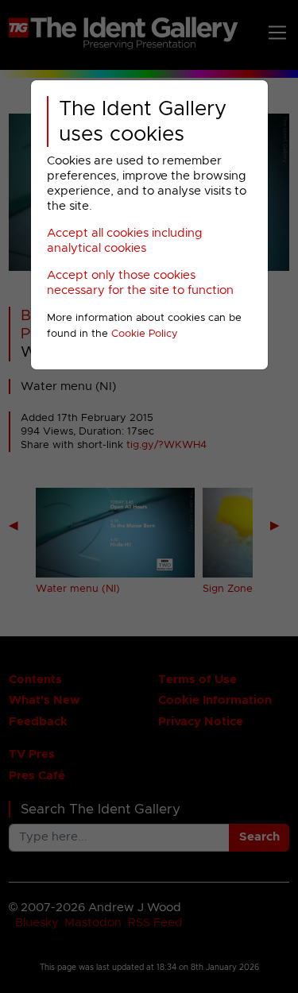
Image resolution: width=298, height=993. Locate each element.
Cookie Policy (144, 334)
